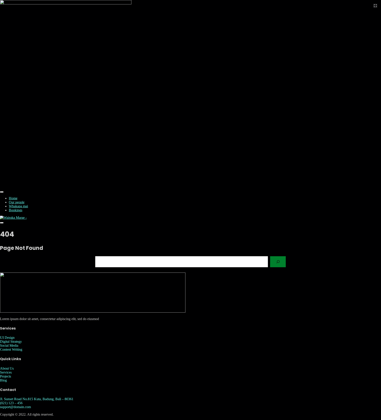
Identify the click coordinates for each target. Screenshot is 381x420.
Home (13, 198)
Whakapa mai (18, 206)
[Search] (278, 261)
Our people (16, 202)
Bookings (15, 210)
